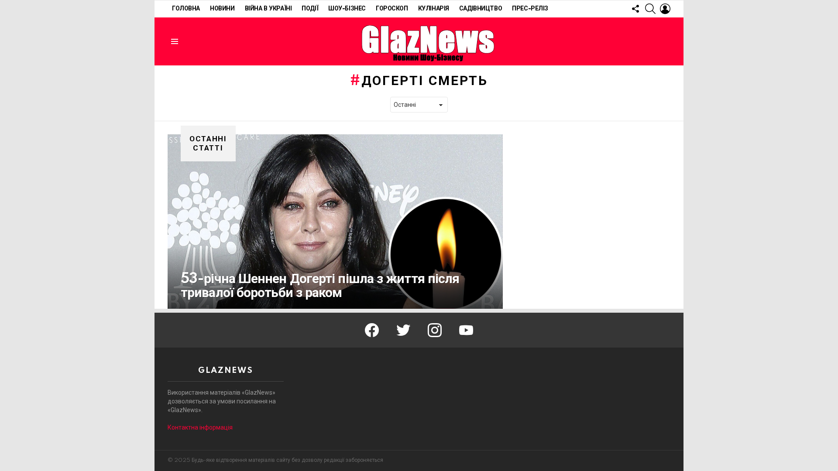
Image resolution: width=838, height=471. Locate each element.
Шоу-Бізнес (347, 8)
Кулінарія (433, 8)
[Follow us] (635, 8)
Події (310, 8)
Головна (186, 8)
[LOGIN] (665, 8)
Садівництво (480, 8)
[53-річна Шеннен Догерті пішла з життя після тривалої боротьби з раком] (335, 221)
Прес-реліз (530, 8)
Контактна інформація (200, 427)
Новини (222, 8)
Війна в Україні (268, 8)
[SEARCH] (650, 8)
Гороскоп (392, 8)
